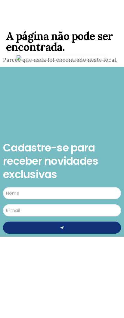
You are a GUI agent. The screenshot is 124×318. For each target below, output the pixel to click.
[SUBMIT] (62, 228)
